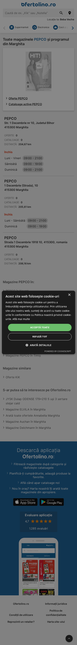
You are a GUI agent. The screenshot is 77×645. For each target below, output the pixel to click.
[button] (38, 345)
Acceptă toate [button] (39, 327)
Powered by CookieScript (57, 351)
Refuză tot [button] (39, 336)
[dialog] (38, 322)
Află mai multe (21, 319)
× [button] (69, 295)
